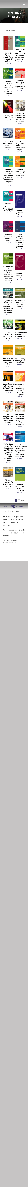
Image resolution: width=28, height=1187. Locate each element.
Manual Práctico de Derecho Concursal (19, 487)
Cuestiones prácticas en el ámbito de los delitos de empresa (20, 117)
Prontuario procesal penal (19, 212)
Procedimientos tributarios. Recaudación (21, 334)
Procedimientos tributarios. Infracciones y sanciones (9, 387)
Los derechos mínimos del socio (8, 335)
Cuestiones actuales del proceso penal (8, 237)
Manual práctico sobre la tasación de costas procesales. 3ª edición (8, 87)
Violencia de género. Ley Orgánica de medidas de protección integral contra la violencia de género (8, 452)
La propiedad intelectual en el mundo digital (20, 145)
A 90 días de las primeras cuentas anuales (8, 144)
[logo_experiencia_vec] (5, 2)
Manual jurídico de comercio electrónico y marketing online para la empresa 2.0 (8, 176)
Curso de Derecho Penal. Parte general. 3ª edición (8, 57)
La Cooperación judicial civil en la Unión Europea (8, 418)
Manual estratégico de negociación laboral (20, 84)
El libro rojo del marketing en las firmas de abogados (19, 389)
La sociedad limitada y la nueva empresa (19, 303)
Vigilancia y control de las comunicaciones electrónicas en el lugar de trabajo (9, 306)
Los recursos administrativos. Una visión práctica (9, 361)
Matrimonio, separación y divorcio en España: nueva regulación (20, 419)
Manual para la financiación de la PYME (8, 207)
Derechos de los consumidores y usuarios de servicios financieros (20, 54)
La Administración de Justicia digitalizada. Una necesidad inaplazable (21, 450)
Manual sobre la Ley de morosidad (19, 172)
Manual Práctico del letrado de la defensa (8, 483)
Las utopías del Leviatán (8, 116)
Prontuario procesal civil (19, 275)
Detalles (6, 45)
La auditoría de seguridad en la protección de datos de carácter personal (8, 273)
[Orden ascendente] (21, 25)
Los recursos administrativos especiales (21, 360)
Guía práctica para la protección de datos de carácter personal (19, 240)
